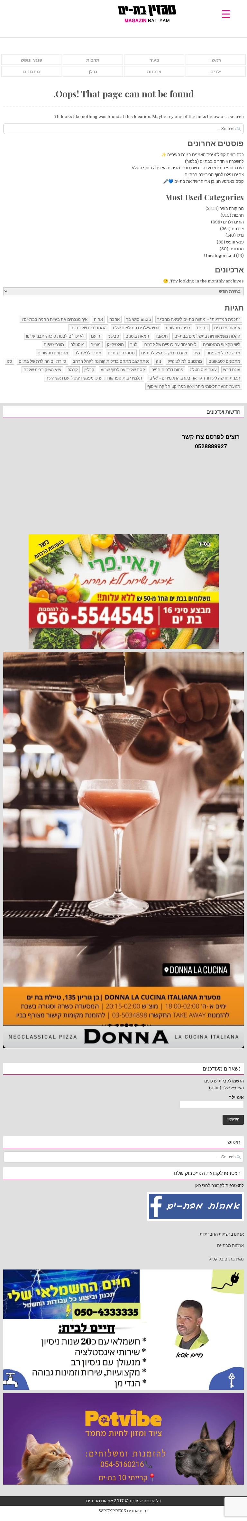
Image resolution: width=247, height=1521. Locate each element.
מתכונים (31, 71)
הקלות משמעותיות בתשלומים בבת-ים (207, 336)
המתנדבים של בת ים (88, 327)
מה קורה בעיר (232, 208)
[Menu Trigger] (226, 14)
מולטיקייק (115, 344)
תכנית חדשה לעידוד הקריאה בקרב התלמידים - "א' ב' (194, 378)
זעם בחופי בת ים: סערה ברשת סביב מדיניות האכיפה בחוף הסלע (188, 167)
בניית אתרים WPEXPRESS (124, 1510)
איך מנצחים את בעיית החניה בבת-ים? (54, 319)
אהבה (114, 319)
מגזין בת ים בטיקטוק (226, 1259)
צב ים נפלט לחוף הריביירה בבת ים (214, 174)
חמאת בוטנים (137, 336)
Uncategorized (219, 255)
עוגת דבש (231, 369)
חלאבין (162, 336)
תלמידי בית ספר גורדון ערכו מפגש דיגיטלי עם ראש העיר (94, 378)
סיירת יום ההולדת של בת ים (42, 361)
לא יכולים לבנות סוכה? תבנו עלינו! (55, 336)
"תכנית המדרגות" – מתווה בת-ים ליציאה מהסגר (198, 319)
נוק (158, 361)
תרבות (92, 60)
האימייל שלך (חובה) (226, 1087)
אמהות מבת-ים (230, 1245)
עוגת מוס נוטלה (203, 369)
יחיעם (96, 336)
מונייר (96, 344)
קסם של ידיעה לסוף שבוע (123, 369)
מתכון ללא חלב (88, 353)
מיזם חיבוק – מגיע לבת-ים (164, 353)
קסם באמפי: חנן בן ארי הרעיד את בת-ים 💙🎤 (203, 181)
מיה (197, 353)
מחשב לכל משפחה (223, 353)
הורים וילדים (233, 222)
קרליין (89, 369)
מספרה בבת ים (121, 353)
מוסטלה (77, 344)
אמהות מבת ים (227, 327)
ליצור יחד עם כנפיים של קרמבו (170, 344)
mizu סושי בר (138, 319)
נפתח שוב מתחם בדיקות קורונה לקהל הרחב (111, 361)
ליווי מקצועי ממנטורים (221, 344)
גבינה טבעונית (178, 327)
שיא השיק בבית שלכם (42, 369)
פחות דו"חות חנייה (167, 369)
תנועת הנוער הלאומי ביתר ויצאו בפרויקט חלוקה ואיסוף (193, 386)
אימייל (236, 1097)
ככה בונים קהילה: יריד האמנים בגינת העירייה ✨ (202, 154)
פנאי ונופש (31, 60)
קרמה (73, 369)
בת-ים (202, 327)
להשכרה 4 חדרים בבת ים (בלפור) (214, 161)
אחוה (98, 319)
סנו (9, 361)
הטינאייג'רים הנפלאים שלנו (136, 327)
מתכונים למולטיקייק (185, 361)
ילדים (215, 71)
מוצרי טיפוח (54, 344)
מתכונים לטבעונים (224, 361)
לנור (133, 344)
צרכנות (154, 71)
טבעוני (113, 336)
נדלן (93, 71)
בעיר (154, 60)
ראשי (215, 60)
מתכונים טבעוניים (53, 353)
